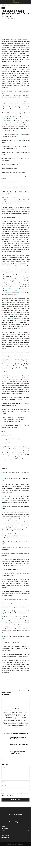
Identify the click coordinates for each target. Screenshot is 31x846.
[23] (2, 654)
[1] (14, 67)
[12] (10, 288)
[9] (10, 203)
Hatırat (8, 5)
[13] (6, 290)
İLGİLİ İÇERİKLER (7, 734)
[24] (5, 460)
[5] (9, 120)
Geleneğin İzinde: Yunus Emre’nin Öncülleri (17, 752)
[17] (16, 322)
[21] (26, 368)
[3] (27, 109)
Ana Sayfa (4, 5)
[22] (16, 393)
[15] (17, 294)
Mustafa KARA (7, 18)
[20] (11, 358)
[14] (16, 290)
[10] (2, 553)
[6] (16, 130)
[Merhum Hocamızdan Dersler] (5, 746)
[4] (2, 496)
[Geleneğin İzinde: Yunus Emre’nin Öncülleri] (5, 753)
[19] (18, 344)
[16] (10, 318)
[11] (28, 261)
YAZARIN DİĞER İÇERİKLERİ (20, 734)
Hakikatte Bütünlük (24, 691)
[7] (16, 136)
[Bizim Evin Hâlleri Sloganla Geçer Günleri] (5, 739)
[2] (28, 67)
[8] (2, 541)
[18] (19, 328)
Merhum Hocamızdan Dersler (19, 744)
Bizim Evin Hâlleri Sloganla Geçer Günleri (18, 738)
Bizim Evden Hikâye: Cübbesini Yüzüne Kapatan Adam (7, 692)
